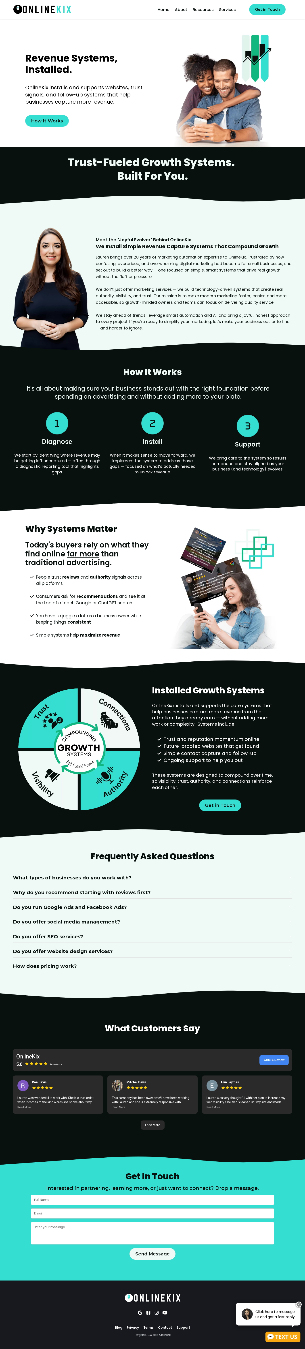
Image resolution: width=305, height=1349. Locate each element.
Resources (203, 9)
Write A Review (274, 1060)
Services (227, 9)
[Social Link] (140, 1313)
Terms (148, 1327)
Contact (165, 1327)
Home (163, 9)
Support (183, 1327)
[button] (57, 1107)
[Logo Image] (42, 9)
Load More (152, 1125)
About (181, 9)
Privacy (133, 1327)
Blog (118, 1327)
